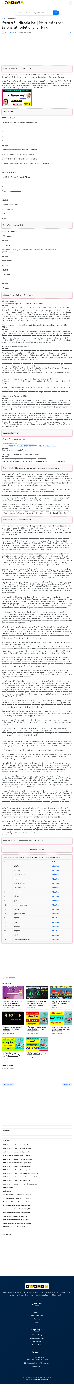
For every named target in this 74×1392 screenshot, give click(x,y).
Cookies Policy (37, 1345)
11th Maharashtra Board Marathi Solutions (17, 1159)
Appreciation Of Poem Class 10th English (16, 1205)
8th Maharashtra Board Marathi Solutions (17, 1198)
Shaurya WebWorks (41, 1379)
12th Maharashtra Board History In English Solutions (20, 1173)
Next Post (67, 1084)
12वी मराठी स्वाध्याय (8, 1191)
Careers (37, 1319)
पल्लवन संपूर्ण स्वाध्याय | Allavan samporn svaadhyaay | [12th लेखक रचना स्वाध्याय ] (61, 1029)
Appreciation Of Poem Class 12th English (16, 1212)
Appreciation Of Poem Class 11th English (16, 1209)
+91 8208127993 (38, 1366)
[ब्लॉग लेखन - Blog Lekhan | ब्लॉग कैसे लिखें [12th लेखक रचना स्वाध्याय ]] (61, 992)
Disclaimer (37, 1341)
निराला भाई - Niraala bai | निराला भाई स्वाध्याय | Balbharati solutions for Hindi (32, 446)
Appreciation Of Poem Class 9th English (16, 1219)
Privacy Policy (37, 1335)
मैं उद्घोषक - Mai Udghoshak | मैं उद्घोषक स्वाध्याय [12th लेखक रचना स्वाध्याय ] (12, 1029)
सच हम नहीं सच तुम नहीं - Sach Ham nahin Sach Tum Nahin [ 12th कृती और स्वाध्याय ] (33, 250)
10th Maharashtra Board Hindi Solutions (16, 1145)
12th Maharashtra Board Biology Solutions (17, 1163)
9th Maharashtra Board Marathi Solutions (17, 1202)
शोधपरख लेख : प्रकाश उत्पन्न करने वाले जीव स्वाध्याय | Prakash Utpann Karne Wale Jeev (36, 1003)
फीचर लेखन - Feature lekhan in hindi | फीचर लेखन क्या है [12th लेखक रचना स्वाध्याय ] (36, 1029)
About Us (37, 1312)
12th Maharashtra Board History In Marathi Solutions (21, 1177)
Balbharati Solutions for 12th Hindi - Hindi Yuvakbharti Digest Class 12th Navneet (12, 1003)
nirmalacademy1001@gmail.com (38, 1363)
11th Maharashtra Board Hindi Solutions (16, 1155)
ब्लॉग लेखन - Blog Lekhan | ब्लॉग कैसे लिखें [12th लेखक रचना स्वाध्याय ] (61, 1003)
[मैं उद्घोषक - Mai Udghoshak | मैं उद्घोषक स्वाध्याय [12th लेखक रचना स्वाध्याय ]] (13, 1018)
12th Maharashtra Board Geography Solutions (18, 1170)
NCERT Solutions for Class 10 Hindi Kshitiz (17, 1223)
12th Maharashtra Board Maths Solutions (16, 1180)
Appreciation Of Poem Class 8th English (16, 1216)
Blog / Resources (37, 1315)
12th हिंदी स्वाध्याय (11, 18)
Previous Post (8, 1084)
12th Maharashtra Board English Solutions (17, 1166)
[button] (2, 2)
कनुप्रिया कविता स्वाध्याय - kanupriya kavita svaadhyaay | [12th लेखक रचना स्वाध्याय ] (12, 1055)
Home (3, 18)
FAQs (37, 1322)
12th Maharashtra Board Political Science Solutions (20, 1184)
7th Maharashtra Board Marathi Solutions (17, 1195)
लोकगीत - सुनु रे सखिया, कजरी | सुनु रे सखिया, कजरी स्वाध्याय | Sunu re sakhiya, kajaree (36, 1055)
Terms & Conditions (37, 1338)
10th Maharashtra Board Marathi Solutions (17, 1148)
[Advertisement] (37, 49)
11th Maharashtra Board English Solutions (17, 1152)
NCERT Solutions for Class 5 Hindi (14, 1227)
